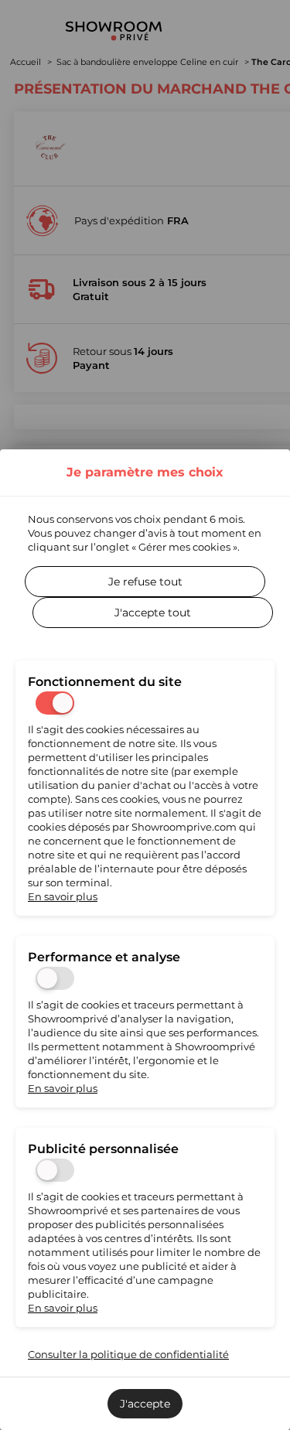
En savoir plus (62, 896)
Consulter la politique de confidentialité (128, 1354)
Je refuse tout (145, 582)
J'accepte (145, 1404)
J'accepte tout (152, 612)
